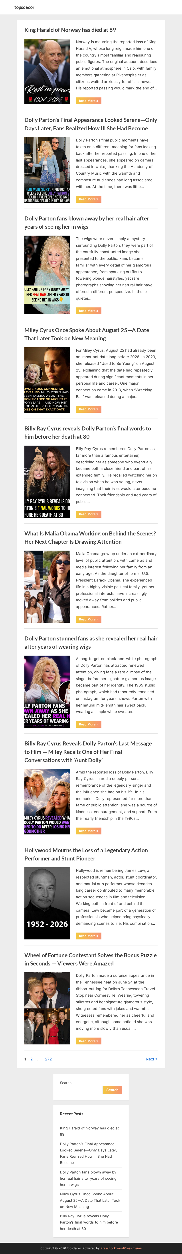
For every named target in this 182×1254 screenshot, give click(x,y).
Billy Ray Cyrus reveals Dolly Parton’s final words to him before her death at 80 (89, 1222)
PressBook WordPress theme (121, 1248)
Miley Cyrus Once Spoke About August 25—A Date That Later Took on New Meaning (90, 1200)
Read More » (90, 101)
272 (48, 1059)
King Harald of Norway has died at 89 (70, 29)
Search (66, 1082)
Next (150, 1059)
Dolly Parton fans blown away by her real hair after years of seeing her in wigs (88, 1178)
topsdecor (24, 7)
